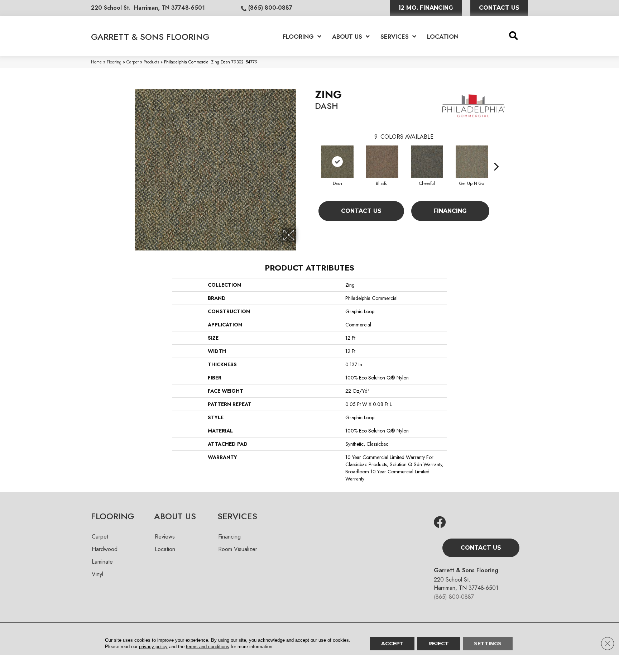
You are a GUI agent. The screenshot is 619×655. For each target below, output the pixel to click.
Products (151, 62)
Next (496, 155)
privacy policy (153, 646)
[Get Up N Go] (472, 162)
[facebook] (440, 522)
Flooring (114, 62)
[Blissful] (382, 162)
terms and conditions (207, 646)
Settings (488, 643)
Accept (392, 643)
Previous (311, 155)
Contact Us (361, 210)
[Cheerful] (427, 162)
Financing (450, 210)
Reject (438, 643)
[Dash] (337, 162)
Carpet (132, 62)
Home (96, 62)
